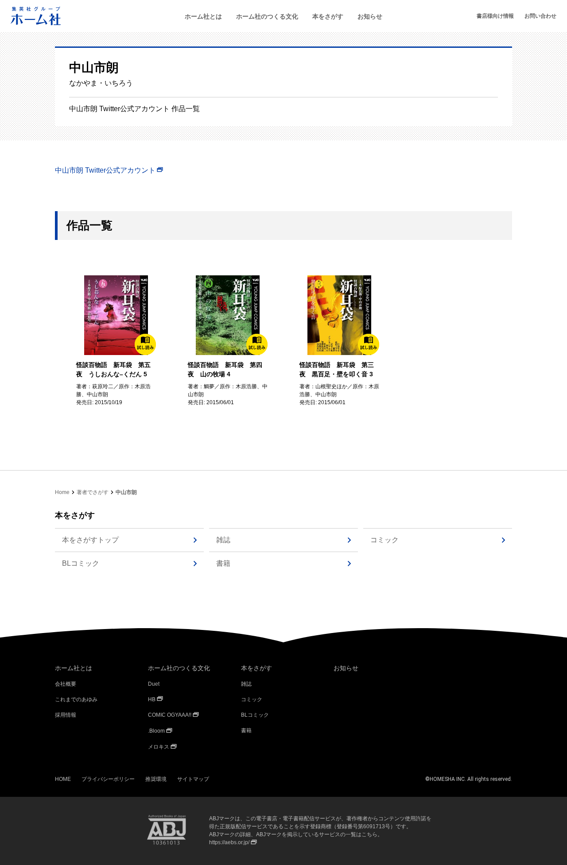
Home (62, 492)
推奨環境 (156, 779)
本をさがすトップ (90, 540)
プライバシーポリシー (108, 779)
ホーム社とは (203, 16)
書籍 (223, 563)
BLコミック (80, 563)
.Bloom (156, 731)
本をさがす (327, 16)
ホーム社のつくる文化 (267, 16)
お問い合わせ (540, 16)
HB (151, 699)
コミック (384, 540)
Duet (153, 684)
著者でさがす (93, 492)
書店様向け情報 (495, 16)
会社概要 (65, 684)
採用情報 (65, 715)
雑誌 (223, 540)
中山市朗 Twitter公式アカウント (105, 170)
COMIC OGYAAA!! (169, 715)
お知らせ (369, 16)
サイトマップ (193, 779)
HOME (63, 779)
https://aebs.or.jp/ (229, 842)
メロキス (158, 747)
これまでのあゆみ (76, 699)
